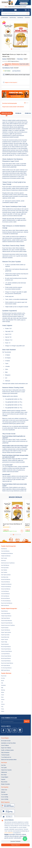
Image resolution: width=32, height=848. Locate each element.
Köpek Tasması (4, 639)
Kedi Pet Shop (13, 17)
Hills (2, 682)
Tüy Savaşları (4, 794)
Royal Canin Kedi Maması (6, 603)
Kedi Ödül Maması (5, 565)
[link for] (15, 2)
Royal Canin (6, 54)
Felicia (2, 711)
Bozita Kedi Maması (5, 598)
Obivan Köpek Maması (6, 656)
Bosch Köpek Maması (6, 646)
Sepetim (3, 779)
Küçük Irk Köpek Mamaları (6, 622)
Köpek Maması (4, 611)
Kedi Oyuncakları (5, 567)
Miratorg (3, 690)
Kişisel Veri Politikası (6, 747)
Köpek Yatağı (4, 641)
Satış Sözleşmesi (5, 752)
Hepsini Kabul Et (15, 844)
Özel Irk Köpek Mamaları (6, 620)
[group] (15, 35)
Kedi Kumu (3, 560)
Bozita (2, 680)
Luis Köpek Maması (5, 653)
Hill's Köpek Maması (5, 665)
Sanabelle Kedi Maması (6, 584)
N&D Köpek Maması (5, 670)
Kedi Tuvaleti (4, 558)
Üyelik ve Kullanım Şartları (7, 750)
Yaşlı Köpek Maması (5, 618)
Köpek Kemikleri (4, 627)
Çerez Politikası (5, 745)
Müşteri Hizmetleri (5, 784)
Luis (2, 701)
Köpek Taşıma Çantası (6, 632)
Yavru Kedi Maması (5, 551)
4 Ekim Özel (4, 789)
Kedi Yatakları (4, 570)
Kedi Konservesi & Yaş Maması (8, 562)
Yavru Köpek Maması (5, 613)
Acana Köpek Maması (6, 660)
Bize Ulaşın (4, 774)
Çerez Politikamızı (8, 832)
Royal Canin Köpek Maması (7, 663)
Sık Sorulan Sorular (5, 740)
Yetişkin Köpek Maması (6, 615)
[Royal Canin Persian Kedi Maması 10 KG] (13, 511)
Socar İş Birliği (4, 796)
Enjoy (2, 697)
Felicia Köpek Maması (6, 648)
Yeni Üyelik (4, 767)
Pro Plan (3, 678)
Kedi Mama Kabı (4, 577)
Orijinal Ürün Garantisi (6, 770)
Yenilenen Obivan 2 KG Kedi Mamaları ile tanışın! (15, 6)
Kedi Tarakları (4, 572)
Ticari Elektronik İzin (6, 757)
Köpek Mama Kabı (5, 637)
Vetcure (3, 704)
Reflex (2, 692)
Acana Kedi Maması (5, 593)
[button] (11, 49)
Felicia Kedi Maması (5, 581)
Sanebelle (3, 685)
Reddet (6, 834)
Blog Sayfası (4, 781)
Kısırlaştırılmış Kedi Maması (7, 553)
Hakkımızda (4, 772)
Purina (2, 708)
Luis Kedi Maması (5, 591)
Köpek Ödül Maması (5, 630)
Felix (2, 706)
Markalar (3, 792)
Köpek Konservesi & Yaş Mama (8, 625)
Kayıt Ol (27, 721)
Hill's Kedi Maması (5, 596)
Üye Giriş (3, 765)
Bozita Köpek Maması (6, 658)
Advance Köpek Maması (6, 651)
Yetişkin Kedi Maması (5, 555)
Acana (2, 694)
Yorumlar (18, 113)
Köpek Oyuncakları (5, 634)
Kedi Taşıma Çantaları (6, 574)
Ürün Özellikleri (6, 113)
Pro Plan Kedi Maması (6, 600)
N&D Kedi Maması (5, 605)
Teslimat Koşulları (5, 754)
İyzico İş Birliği (4, 799)
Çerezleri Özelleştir (15, 841)
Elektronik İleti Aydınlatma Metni (9, 759)
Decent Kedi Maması (5, 579)
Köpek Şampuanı (5, 644)
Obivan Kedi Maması (5, 588)
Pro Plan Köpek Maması (6, 667)
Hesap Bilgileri (4, 777)
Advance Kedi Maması (6, 586)
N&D (2, 687)
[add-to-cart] (21, 530)
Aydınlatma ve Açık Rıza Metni (8, 743)
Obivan (2, 699)
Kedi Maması (20, 17)
